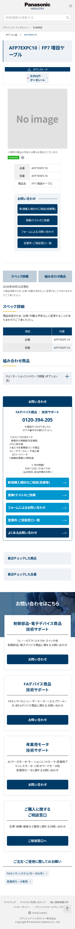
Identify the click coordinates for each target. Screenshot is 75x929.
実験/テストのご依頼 (37, 220)
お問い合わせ (37, 659)
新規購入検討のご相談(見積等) (37, 209)
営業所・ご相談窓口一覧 (38, 243)
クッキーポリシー (21, 907)
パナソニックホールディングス (49, 907)
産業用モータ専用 (17, 881)
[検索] (67, 17)
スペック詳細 (19, 276)
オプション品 (11, 34)
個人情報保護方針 (59, 902)
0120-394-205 (37, 419)
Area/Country (39, 913)
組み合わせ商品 (55, 276)
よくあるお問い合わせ (22, 533)
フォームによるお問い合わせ (37, 232)
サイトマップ (10, 902)
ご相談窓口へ (37, 841)
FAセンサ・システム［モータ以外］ (25, 873)
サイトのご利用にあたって (33, 902)
